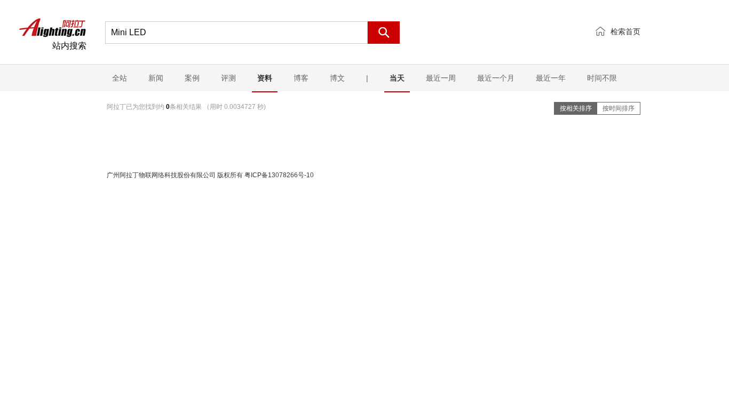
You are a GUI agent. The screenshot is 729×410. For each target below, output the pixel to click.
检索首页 (625, 31)
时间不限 (602, 78)
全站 (119, 78)
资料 (264, 78)
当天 (397, 78)
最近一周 (441, 78)
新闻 (155, 78)
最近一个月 (495, 78)
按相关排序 (576, 108)
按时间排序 (619, 108)
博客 (301, 78)
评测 (228, 78)
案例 (192, 78)
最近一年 (551, 78)
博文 (337, 78)
